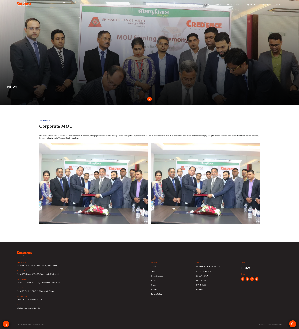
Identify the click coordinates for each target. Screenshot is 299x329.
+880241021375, (23, 300)
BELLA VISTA (202, 276)
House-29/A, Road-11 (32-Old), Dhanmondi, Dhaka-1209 (38, 283)
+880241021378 (36, 300)
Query (250, 5)
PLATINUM (201, 280)
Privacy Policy (156, 294)
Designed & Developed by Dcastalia (270, 324)
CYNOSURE (201, 285)
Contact (278, 5)
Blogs (218, 5)
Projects (192, 5)
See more (199, 290)
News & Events (234, 5)
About (179, 5)
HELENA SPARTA (203, 271)
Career (264, 5)
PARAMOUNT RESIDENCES (208, 267)
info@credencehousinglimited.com (29, 308)
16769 (245, 268)
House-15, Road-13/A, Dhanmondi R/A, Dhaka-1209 (37, 266)
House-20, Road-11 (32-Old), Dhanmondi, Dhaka (35, 291)
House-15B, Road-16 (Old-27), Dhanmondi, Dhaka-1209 (38, 274)
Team (205, 5)
